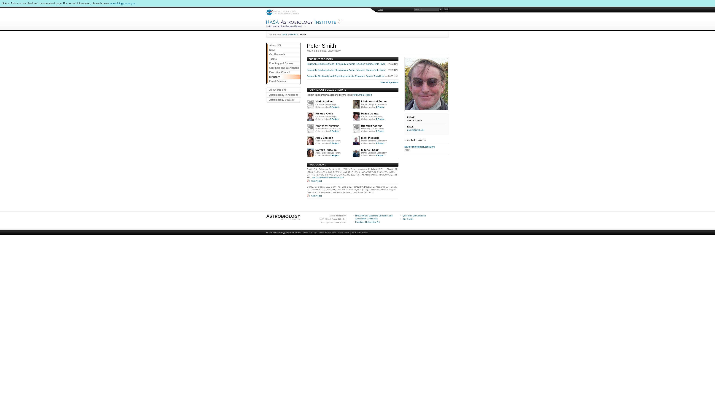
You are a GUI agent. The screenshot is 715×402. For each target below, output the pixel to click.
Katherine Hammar (327, 125)
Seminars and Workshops (284, 67)
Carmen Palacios (326, 149)
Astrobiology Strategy (281, 99)
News (272, 50)
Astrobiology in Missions (283, 94)
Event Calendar (278, 81)
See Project (316, 181)
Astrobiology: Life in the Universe (283, 217)
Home (284, 34)
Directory (293, 34)
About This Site (310, 232)
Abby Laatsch (324, 137)
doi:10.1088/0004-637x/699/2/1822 (328, 177)
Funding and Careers (281, 63)
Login (380, 9)
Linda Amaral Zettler (374, 101)
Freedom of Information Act (367, 222)
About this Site (277, 89)
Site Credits (408, 219)
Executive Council (279, 72)
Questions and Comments (414, 216)
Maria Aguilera (324, 101)
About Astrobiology (327, 232)
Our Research (277, 54)
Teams (273, 59)
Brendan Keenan (371, 125)
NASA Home (343, 232)
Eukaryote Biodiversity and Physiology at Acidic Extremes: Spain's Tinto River (346, 76)
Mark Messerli (370, 137)
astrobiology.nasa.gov (122, 3)
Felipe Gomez (370, 113)
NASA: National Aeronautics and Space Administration (282, 12)
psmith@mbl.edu (415, 130)
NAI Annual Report (362, 95)
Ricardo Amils (324, 113)
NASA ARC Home (360, 232)
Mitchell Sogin (370, 149)
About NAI (275, 45)
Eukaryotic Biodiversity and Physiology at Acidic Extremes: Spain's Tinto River (346, 64)
